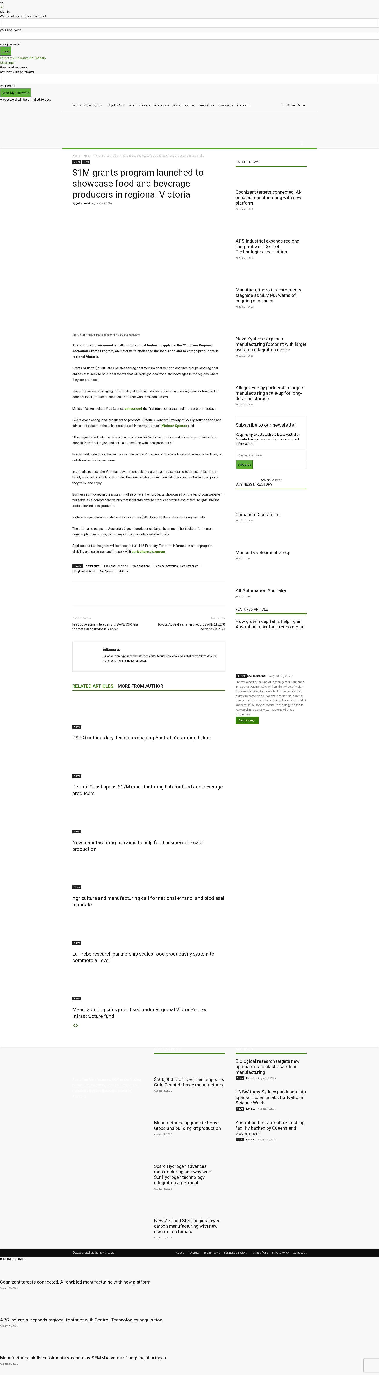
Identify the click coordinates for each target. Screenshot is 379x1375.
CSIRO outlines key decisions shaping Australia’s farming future (141, 737)
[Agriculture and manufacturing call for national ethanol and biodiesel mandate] (148, 872)
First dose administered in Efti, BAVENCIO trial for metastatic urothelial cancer (105, 626)
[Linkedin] (293, 105)
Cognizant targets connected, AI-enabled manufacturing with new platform (269, 197)
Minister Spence (174, 426)
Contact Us (300, 1252)
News (86, 161)
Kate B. (250, 1078)
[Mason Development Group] (271, 539)
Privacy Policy (280, 1252)
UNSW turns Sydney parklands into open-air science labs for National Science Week (271, 1097)
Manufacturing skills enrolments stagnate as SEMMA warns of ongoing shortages (268, 295)
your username (10, 30)
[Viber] (144, 213)
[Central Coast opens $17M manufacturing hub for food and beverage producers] (148, 761)
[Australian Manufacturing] (103, 123)
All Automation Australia (261, 590)
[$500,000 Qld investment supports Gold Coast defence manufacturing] (189, 1066)
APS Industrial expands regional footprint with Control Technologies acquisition (268, 246)
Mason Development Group (263, 552)
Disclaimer (7, 62)
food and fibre (141, 565)
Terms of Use (259, 1252)
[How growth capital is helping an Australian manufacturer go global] (271, 650)
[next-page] (77, 1025)
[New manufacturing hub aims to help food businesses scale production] (148, 817)
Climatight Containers (258, 514)
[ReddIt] (134, 213)
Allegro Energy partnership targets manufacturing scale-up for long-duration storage (270, 393)
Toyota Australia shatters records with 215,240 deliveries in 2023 (191, 626)
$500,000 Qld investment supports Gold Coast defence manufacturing (189, 1082)
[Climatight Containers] (271, 501)
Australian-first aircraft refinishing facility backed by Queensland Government (270, 1128)
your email (7, 85)
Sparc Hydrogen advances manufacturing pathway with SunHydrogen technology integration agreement (182, 1174)
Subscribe (244, 464)
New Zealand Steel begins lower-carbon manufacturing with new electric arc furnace (187, 1226)
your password (10, 44)
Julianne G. (83, 203)
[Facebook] (283, 105)
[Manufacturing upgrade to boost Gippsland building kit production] (189, 1109)
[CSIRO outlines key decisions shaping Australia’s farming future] (148, 712)
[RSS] (298, 105)
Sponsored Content (250, 676)
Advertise (194, 1252)
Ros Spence (107, 571)
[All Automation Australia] (271, 577)
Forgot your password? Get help (23, 58)
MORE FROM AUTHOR (140, 686)
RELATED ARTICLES (92, 686)
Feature (241, 675)
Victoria (123, 571)
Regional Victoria (84, 571)
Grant (87, 155)
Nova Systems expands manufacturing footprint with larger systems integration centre (271, 344)
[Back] (1, 7)
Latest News (247, 162)
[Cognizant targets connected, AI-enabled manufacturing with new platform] (271, 179)
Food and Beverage (116, 565)
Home (76, 155)
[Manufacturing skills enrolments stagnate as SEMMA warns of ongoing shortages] (271, 276)
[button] (301, 143)
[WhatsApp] (154, 213)
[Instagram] (288, 105)
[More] (164, 213)
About (180, 1252)
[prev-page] (73, 1025)
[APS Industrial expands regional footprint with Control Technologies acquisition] (271, 227)
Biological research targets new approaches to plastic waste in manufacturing (268, 1067)
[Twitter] (304, 105)
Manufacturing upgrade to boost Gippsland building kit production (187, 1125)
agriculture (92, 565)
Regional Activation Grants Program (176, 565)
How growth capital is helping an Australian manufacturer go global (270, 624)
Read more (246, 720)
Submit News (212, 1252)
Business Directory (254, 484)
